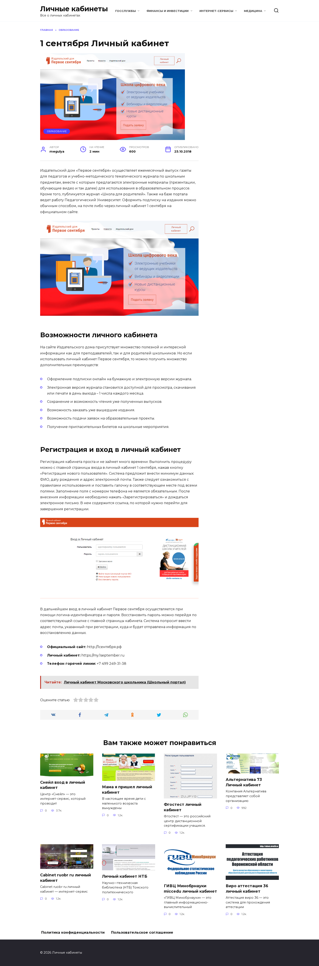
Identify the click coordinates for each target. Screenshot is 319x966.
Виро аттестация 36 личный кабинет (247, 889)
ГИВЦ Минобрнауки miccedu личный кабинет (190, 889)
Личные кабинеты (74, 9)
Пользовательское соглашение (142, 932)
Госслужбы (125, 11)
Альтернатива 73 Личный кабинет (244, 782)
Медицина (253, 11)
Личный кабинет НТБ (124, 876)
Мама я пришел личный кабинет (127, 790)
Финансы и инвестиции (167, 11)
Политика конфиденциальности (73, 932)
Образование (57, 131)
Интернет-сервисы (216, 11)
